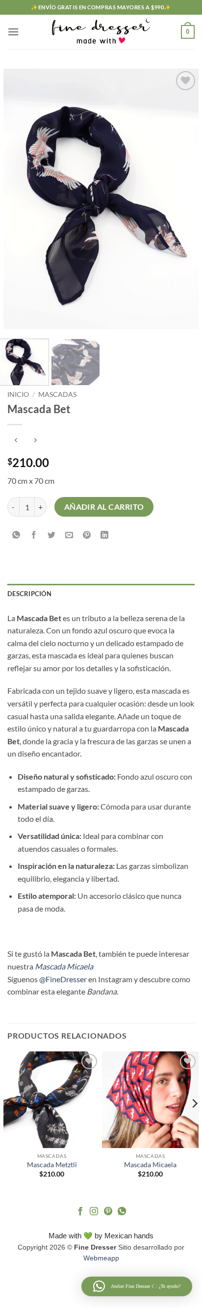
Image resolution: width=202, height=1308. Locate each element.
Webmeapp (101, 1258)
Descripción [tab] (29, 594)
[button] (13, 32)
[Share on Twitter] (52, 535)
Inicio (18, 394)
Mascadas (57, 394)
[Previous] (19, 199)
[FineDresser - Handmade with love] (101, 32)
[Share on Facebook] (34, 535)
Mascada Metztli (52, 1165)
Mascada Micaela (150, 1165)
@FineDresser (63, 979)
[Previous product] (35, 440)
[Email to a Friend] (69, 535)
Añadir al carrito (104, 506)
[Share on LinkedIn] (105, 535)
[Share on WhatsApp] (16, 535)
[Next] (182, 199)
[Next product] (16, 440)
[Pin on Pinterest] (87, 535)
